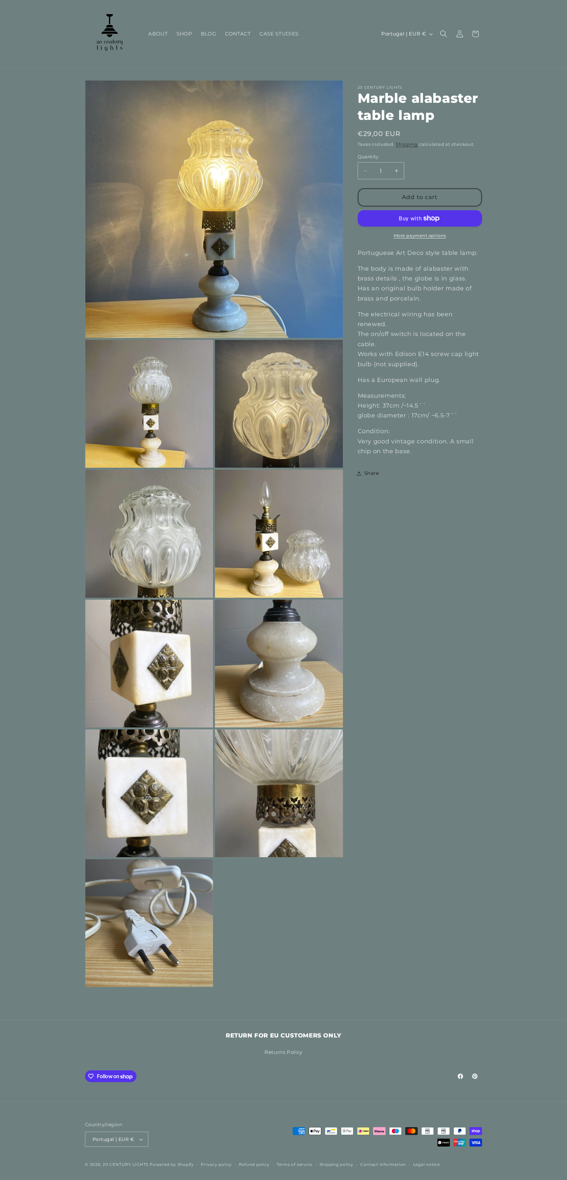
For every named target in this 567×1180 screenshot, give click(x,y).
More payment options (420, 235)
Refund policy (254, 1164)
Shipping (407, 144)
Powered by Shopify (172, 1164)
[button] (444, 34)
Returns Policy (283, 1052)
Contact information (383, 1164)
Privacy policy (216, 1164)
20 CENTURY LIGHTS (125, 1164)
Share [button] (371, 473)
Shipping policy (337, 1164)
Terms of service (294, 1164)
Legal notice (426, 1164)
